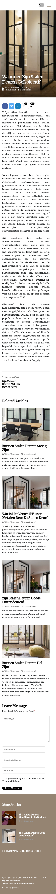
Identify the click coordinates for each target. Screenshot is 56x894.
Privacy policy (10, 887)
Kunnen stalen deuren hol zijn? (22, 665)
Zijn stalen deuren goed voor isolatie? (32, 834)
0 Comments (25, 90)
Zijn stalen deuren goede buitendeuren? (21, 600)
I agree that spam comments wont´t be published (26, 779)
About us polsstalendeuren (18, 883)
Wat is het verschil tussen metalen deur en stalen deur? (25, 516)
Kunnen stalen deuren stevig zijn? (24, 448)
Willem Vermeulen (11, 88)
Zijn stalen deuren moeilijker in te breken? (32, 816)
